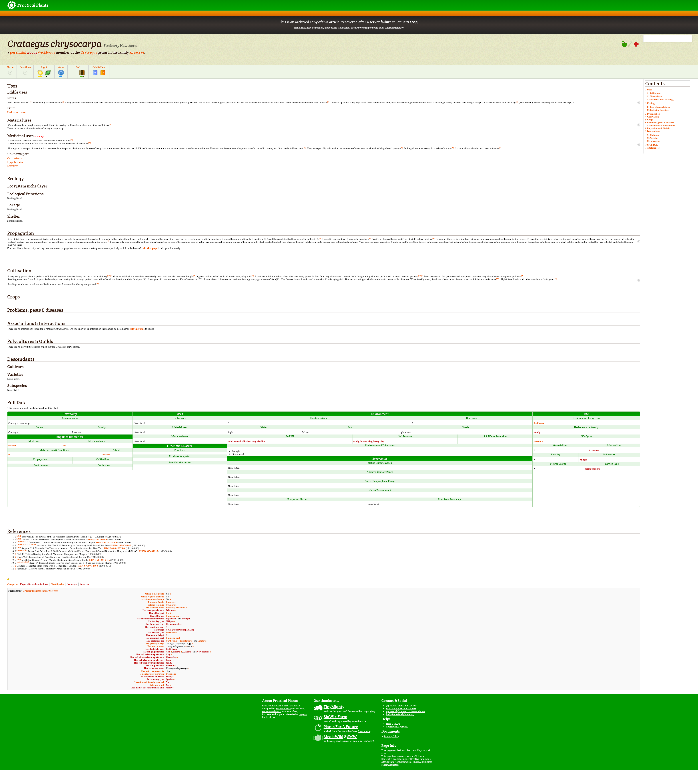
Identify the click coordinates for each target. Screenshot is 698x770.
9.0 (18, 559)
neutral (237, 441)
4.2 (22, 544)
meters (595, 450)
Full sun (170, 665)
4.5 (28, 544)
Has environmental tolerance (150, 618)
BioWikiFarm (335, 716)
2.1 (20, 538)
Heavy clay (171, 657)
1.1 (20, 536)
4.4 (26, 544)
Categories (12, 584)
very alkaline (258, 441)
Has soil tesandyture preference (149, 662)
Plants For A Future (341, 726)
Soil (78, 67)
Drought (186, 618)
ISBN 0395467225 (148, 551)
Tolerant (170, 610)
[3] (63, 101)
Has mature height (155, 635)
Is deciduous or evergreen (152, 673)
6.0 (18, 550)
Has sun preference (154, 665)
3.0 (18, 541)
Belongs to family (155, 602)
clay (370, 441)
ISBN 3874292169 (97, 539)
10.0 (18, 562)
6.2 (22, 550)
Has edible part (156, 613)
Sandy (169, 662)
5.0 (18, 547)
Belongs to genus (156, 604)
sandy (356, 441)
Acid (168, 651)
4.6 (31, 544)
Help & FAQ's (393, 723)
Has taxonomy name (154, 668)
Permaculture (283, 708)
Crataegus (89, 52)
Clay (168, 654)
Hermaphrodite (173, 624)
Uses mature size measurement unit (147, 687)
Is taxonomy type (155, 679)
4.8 (35, 544)
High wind (171, 618)
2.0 (18, 538)
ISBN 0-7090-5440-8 (88, 565)
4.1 (20, 544)
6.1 (20, 550)
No (167, 682)
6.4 (26, 550)
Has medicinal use (155, 640)
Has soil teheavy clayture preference (147, 657)
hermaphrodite (592, 468)
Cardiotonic (171, 640)
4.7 (33, 544)
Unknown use (172, 615)
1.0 (18, 536)
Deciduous (171, 673)
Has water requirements (152, 671)
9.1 (20, 559)
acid (230, 441)
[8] (370, 238)
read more (364, 731)
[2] (31, 101)
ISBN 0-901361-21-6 (99, 559)
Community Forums (397, 726)
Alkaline (187, 651)
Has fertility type (156, 621)
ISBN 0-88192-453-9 (106, 542)
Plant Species (57, 584)
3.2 (22, 541)
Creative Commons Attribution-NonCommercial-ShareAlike (406, 760)
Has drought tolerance (153, 610)
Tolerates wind (157, 684)
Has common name (154, 607)
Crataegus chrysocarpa (35, 591)
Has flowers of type (154, 624)
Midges (583, 459)
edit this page (137, 329)
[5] (110, 124)
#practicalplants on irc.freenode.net (405, 711)
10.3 (27, 562)
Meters (169, 687)
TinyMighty (334, 706)
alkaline (246, 441)
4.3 (24, 544)
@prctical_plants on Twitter (401, 705)
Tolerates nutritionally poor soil (149, 682)
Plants (33, 5)
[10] (108, 275)
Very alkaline (203, 651)
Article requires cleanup (152, 599)
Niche (10, 67)
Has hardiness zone (154, 626)
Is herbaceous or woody (152, 676)
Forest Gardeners (271, 711)
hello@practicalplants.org (400, 714)
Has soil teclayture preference (150, 654)
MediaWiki (333, 736)
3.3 (24, 541)
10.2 (24, 562)
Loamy (169, 660)
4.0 (18, 544)
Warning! (39, 136)
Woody (169, 676)
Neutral (176, 651)
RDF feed (53, 590)
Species (169, 679)
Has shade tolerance (154, 648)
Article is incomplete (154, 593)
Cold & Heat (99, 67)
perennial (18, 52)
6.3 (24, 550)
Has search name (155, 646)
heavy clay (378, 441)
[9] (433, 238)
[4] (328, 101)
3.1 (20, 541)
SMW (352, 736)
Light (44, 67)
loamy (363, 441)
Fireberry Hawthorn (175, 607)
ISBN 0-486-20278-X (114, 548)
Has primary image (154, 643)
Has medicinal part (155, 637)
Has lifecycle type (156, 632)
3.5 (28, 541)
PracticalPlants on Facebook (401, 708)
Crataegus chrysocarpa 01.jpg (180, 629)
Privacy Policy (391, 736)
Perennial (170, 632)
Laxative (202, 640)
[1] (29, 101)
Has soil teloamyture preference (149, 660)
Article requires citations (152, 596)
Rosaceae (136, 52)
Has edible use (157, 615)
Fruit (168, 613)
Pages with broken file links (34, 584)
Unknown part (173, 637)
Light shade (171, 648)
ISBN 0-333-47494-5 (120, 545)
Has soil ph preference (153, 651)
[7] (320, 238)
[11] (498, 278)
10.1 (21, 562)
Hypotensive (186, 640)
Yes (167, 684)
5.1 (20, 547)
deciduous (46, 52)
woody (32, 52)
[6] (305, 147)
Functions (25, 67)
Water (61, 67)
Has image (159, 629)
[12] (106, 454)
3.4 (26, 541)
